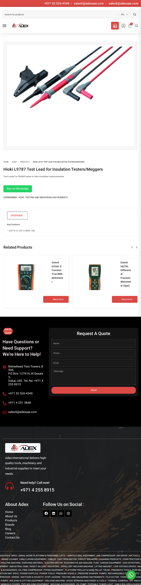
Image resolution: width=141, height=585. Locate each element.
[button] (132, 247)
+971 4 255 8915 (37, 490)
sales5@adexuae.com (89, 3)
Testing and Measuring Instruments (46, 197)
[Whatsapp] (61, 513)
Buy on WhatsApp (18, 188)
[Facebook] (46, 513)
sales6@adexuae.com (123, 3)
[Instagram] (68, 513)
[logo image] (19, 26)
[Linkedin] (53, 513)
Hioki (21, 197)
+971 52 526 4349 (56, 3)
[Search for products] (134, 14)
